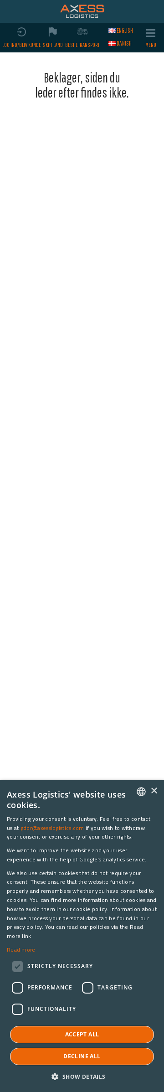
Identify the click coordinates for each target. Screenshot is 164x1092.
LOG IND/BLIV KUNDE (21, 44)
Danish (124, 43)
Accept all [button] (82, 1034)
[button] (81, 1076)
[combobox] (141, 791)
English (125, 30)
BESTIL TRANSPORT (82, 44)
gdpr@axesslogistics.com (52, 828)
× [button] (153, 791)
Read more (21, 949)
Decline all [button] (81, 1056)
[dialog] (82, 936)
